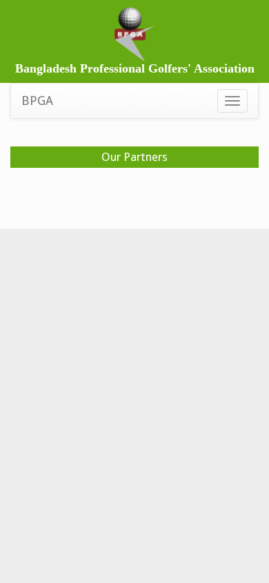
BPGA (37, 100)
